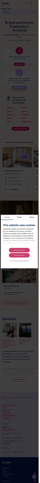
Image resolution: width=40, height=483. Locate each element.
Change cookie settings (20, 261)
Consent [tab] (7, 217)
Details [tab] (19, 217)
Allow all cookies (19, 250)
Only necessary (19, 255)
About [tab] (32, 217)
